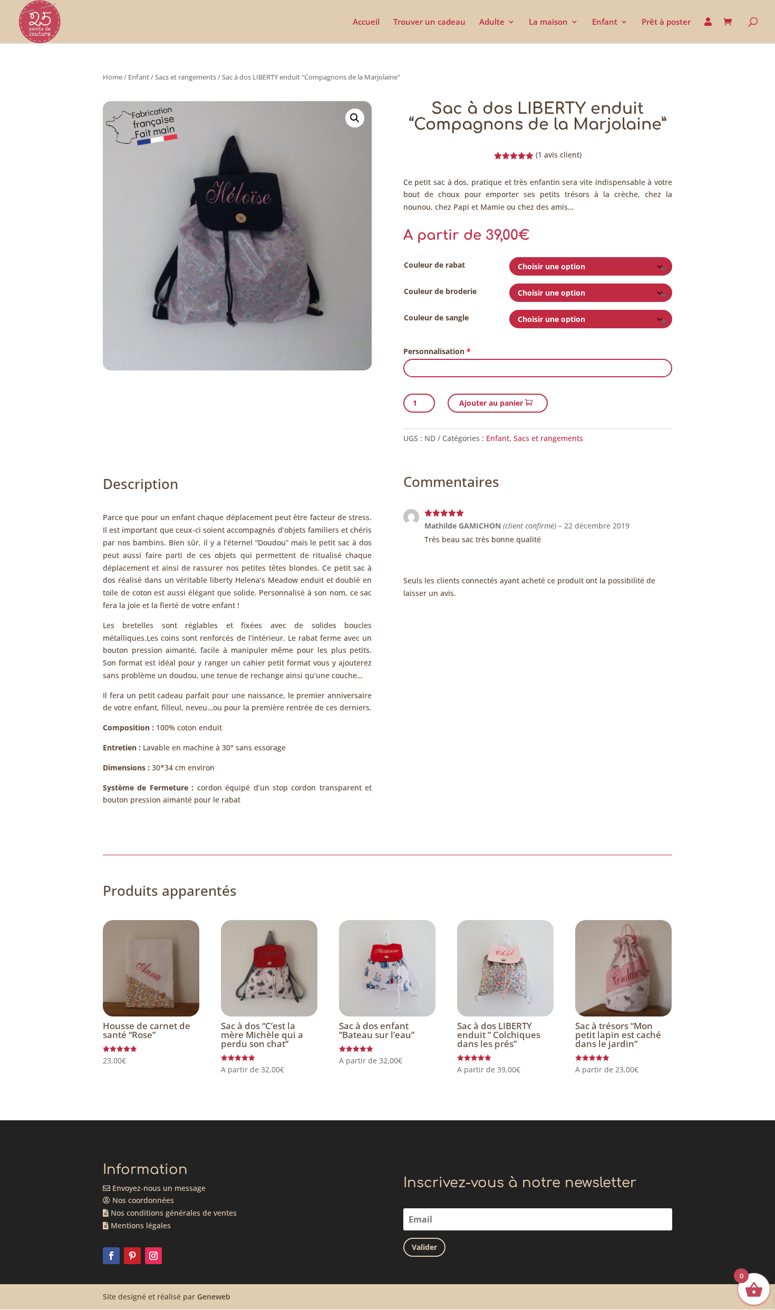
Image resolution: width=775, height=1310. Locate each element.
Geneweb (213, 1297)
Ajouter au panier (491, 403)
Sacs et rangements (185, 77)
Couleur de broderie (440, 291)
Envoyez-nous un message (158, 1188)
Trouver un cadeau (429, 22)
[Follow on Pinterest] (132, 1255)
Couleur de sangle (436, 317)
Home (112, 77)
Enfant (604, 22)
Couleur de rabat (434, 265)
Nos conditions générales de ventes (173, 1213)
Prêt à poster (666, 22)
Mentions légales (140, 1225)
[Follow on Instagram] (153, 1255)
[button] (354, 118)
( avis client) (559, 155)
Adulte (492, 22)
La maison (548, 22)
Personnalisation (437, 351)
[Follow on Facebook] (111, 1255)
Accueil (366, 22)
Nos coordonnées (142, 1200)
